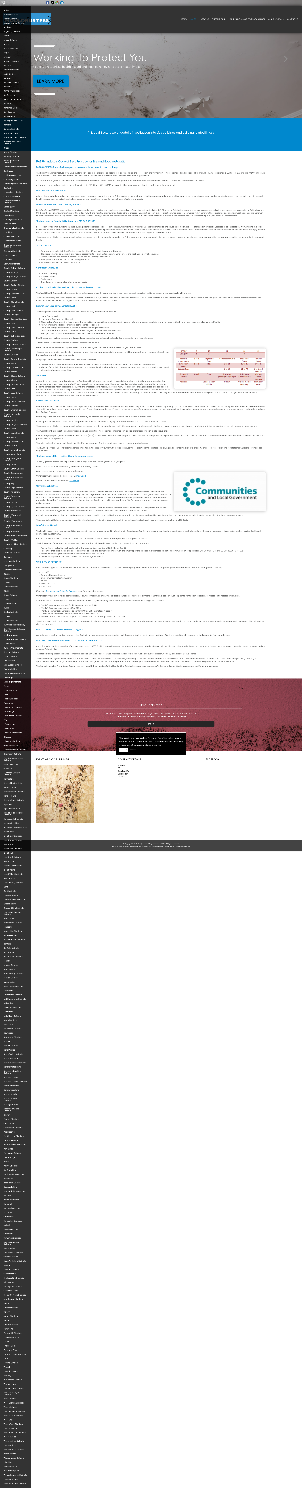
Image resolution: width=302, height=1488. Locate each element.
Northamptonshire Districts (12, 1072)
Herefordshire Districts (14, 791)
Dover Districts (10, 595)
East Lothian (9, 660)
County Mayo (10, 437)
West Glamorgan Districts (11, 1393)
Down (6, 599)
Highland (8, 804)
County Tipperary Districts (12, 497)
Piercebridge (9, 1157)
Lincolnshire (9, 952)
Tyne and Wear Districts (15, 1354)
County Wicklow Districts (15, 544)
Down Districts (10, 603)
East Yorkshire (10, 669)
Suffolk (7, 1303)
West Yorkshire (10, 1428)
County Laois (9, 388)
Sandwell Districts (12, 1208)
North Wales (9, 1050)
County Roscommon (13, 473)
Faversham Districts (13, 707)
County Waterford (12, 510)
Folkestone (9, 728)
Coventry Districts (12, 552)
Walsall (7, 1367)
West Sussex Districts (13, 1415)
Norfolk (7, 1041)
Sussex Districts (11, 1324)
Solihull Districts (11, 1229)
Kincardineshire (11, 895)
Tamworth (8, 1329)
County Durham (11, 340)
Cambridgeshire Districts (15, 183)
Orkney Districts (11, 1119)
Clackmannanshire (12, 240)
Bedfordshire (9, 95)
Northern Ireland (11, 1077)
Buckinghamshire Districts (11, 161)
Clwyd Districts (10, 255)
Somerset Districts (12, 1238)
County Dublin (10, 331)
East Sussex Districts (13, 665)
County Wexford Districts (15, 535)
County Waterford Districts (12, 516)
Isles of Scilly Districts (13, 882)
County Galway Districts (15, 359)
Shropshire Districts (13, 1221)
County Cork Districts (13, 310)
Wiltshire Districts (12, 1466)
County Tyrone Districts (14, 506)
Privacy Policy (162, 741)
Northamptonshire (12, 1067)
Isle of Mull (8, 853)
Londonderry (9, 969)
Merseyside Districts (13, 994)
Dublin (6, 608)
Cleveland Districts (12, 251)
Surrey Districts (11, 1316)
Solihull (7, 1225)
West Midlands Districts (14, 1411)
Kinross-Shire (10, 903)
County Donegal (11, 314)
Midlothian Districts (12, 1016)
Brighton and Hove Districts (12, 142)
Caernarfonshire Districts (15, 166)
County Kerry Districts (14, 367)
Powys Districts (11, 1165)
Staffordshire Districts (14, 1278)
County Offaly (10, 464)
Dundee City (9, 643)
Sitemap (187, 846)
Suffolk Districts (11, 1307)
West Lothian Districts (14, 1403)
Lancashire (9, 927)
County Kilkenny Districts (15, 384)
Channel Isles (10, 223)
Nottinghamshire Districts (11, 1109)
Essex (6, 686)
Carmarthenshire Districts (12, 201)
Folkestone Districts (13, 732)
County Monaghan (12, 454)
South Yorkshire (11, 1256)
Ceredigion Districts (13, 219)
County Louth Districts (14, 433)
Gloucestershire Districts (15, 749)
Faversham (9, 703)
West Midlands (10, 1407)
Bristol (6, 148)
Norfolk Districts (11, 1045)
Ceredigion (9, 215)
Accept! (124, 750)
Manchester (9, 982)
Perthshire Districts (12, 1153)
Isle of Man (8, 844)
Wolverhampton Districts (15, 1475)
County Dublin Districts (14, 336)
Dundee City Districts (13, 648)
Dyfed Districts (10, 656)
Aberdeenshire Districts (14, 23)
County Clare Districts (14, 302)
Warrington (9, 1375)
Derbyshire (9, 565)
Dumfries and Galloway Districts (14, 630)
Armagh (7, 57)
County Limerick (11, 405)
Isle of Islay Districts (13, 836)
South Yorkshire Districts (15, 1261)
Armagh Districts (11, 61)
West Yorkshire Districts (15, 1432)
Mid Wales (8, 1003)
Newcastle (8, 1024)
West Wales (9, 1419)
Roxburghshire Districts (14, 1191)
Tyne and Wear (11, 1350)
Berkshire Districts (12, 108)
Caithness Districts (12, 175)
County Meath (10, 445)
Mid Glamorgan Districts (15, 999)
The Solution (218, 19)
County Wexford (11, 531)
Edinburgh (8, 677)
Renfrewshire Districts (14, 1174)
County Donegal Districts (15, 319)
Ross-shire (8, 1178)
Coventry (8, 548)
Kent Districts (10, 891)
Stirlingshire (9, 1282)
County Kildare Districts (14, 376)
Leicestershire (10, 935)
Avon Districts (10, 74)
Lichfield (7, 944)
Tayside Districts (11, 1337)
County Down (10, 323)
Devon (7, 574)
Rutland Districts (11, 1199)
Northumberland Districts (11, 1099)
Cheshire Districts (12, 236)
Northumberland (11, 1085)
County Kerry (10, 363)
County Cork (9, 306)
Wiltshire (8, 1462)
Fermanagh (9, 711)
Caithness (8, 171)
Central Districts (11, 211)
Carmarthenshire (12, 196)
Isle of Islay (9, 831)
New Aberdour (10, 1020)
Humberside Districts (13, 819)
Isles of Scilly (9, 878)
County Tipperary (12, 492)
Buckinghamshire (11, 156)
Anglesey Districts (12, 31)
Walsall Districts (11, 1371)
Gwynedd (8, 768)
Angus (6, 35)
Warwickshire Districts (14, 1388)
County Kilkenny (11, 380)
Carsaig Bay (9, 206)
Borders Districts (11, 129)
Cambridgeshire (11, 179)
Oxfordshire (9, 1123)
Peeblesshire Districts (14, 1136)
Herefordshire (10, 787)
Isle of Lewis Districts (13, 840)
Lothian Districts (11, 977)
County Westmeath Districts (13, 526)
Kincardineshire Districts (15, 899)
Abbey (7, 10)
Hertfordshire (10, 796)
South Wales (9, 1248)
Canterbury (9, 188)
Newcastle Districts (12, 1028)
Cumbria (8, 557)
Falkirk (7, 694)
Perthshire (8, 1149)
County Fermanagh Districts (13, 349)
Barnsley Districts (12, 91)
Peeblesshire (9, 1132)
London (7, 960)
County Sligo (9, 483)
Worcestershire (11, 1479)
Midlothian (8, 1011)
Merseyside (9, 990)
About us (205, 19)
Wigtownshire (10, 1453)
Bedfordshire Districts (14, 99)
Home (183, 19)
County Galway (11, 354)
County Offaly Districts (14, 468)
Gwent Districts (11, 764)
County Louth (10, 428)
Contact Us (292, 19)
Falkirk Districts (11, 698)
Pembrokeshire (11, 1140)
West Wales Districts (13, 1424)
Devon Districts (11, 578)
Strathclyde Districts (13, 1299)
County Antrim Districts (14, 268)
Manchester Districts (13, 986)
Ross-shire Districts (12, 1182)
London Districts (11, 965)
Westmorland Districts (14, 1449)
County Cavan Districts (14, 293)
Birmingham (9, 116)
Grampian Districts (12, 754)
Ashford (7, 65)
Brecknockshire (11, 133)
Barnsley (8, 86)
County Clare (10, 297)
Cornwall (8, 259)
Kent (6, 886)
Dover (6, 591)
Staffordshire (10, 1273)
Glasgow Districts (12, 741)
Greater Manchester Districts (13, 759)
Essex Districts (10, 690)
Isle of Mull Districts (12, 857)
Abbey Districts (11, 14)
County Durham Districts (15, 344)
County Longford (11, 420)
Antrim (7, 44)
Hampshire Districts (13, 783)
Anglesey (8, 27)
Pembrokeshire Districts (15, 1144)
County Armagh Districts (15, 276)
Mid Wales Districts (12, 1007)
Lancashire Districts (13, 931)
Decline (133, 750)
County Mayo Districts (14, 441)
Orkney (7, 1115)
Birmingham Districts (13, 120)
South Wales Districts (13, 1252)
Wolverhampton (11, 1470)
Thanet (7, 1341)
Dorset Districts (11, 586)
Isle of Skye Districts (13, 865)
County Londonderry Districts (13, 415)
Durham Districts (11, 652)
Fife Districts (9, 724)
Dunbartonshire (11, 635)
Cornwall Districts (12, 263)
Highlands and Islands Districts (13, 814)
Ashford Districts (11, 69)
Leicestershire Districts (14, 939)
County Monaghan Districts (12, 459)
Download (81, 476)
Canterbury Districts (13, 192)
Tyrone (7, 1358)
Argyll (6, 52)
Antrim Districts (11, 48)
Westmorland (10, 1445)
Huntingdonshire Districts (15, 827)
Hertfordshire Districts (14, 800)
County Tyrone (10, 502)
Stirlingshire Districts (13, 1286)
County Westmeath (13, 521)
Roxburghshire (10, 1187)
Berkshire (8, 103)
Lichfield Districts (11, 948)
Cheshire (8, 232)
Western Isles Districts (14, 1441)
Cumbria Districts (12, 561)
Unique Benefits (151, 705)
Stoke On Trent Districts (15, 1295)
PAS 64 (193, 19)
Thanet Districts (11, 1346)
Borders (7, 124)
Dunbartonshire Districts (15, 639)
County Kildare (10, 371)
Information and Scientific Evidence (60, 591)
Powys (6, 1161)
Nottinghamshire (11, 1104)
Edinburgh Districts (12, 681)
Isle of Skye (9, 861)
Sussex (7, 1320)
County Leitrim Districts (14, 401)
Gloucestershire (11, 745)
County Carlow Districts (14, 285)
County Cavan (10, 289)
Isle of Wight (9, 870)
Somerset (8, 1233)
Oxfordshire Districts (13, 1127)
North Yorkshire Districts (15, 1062)
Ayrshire (7, 78)
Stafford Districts (11, 1269)
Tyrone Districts (11, 1362)
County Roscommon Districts (13, 478)
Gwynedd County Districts (12, 773)
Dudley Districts (11, 612)
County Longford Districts (15, 424)
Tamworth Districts (12, 1333)
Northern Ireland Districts (15, 1081)
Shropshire (9, 1216)
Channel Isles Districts (14, 228)
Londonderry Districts (13, 973)
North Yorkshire (11, 1058)
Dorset (7, 582)
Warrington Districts (13, 1379)
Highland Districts (12, 808)
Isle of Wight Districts (13, 874)
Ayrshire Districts (11, 82)
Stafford (7, 1265)
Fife (5, 720)
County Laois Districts (13, 393)
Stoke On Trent (11, 1290)
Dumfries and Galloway (14, 624)
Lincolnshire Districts (13, 956)
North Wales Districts (13, 1054)
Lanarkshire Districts (13, 922)
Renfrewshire (10, 1170)
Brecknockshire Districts (15, 137)
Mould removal (275, 19)
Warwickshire (10, 1384)
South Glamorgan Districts (12, 1243)
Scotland (8, 1212)
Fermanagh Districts (13, 715)
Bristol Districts (10, 152)
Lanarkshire (9, 918)
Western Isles (10, 1436)
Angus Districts (10, 40)
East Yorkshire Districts (14, 673)
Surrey (7, 1312)
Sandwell (8, 1204)
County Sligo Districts (13, 487)
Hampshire (9, 779)
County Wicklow (11, 540)
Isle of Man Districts (13, 848)
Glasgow (8, 737)
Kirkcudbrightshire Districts (12, 913)
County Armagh (11, 272)
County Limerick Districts (15, 410)
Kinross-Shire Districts (14, 908)
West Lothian (10, 1398)
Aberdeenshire (10, 18)
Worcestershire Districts (15, 1483)
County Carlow (10, 280)
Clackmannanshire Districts (12, 246)
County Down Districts (14, 327)
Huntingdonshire (11, 823)
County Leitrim (10, 397)
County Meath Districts (14, 450)
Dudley (7, 616)
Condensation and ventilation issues (247, 19)
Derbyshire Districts (13, 569)
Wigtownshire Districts (14, 1458)
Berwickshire (9, 112)
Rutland (7, 1195)
